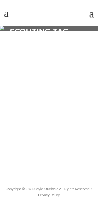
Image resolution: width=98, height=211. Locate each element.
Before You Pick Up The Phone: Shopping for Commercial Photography (45, 112)
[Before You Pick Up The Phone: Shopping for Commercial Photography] (49, 72)
